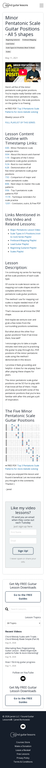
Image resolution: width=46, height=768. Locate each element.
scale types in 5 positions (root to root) (20, 48)
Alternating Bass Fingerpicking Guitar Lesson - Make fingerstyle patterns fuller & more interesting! (21, 650)
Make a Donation (23, 746)
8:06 (7, 183)
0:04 (7, 154)
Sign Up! (23, 551)
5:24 (7, 164)
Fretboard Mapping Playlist (23, 240)
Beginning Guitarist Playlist (23, 247)
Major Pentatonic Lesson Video (25, 229)
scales (8, 52)
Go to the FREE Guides (23, 596)
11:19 (7, 197)
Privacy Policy (23, 758)
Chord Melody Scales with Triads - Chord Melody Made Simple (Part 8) (22, 638)
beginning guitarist (13, 40)
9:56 (7, 190)
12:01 (7, 203)
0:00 (7, 148)
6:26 (7, 167)
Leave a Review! (23, 750)
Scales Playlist (17, 251)
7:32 (7, 177)
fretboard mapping (29, 40)
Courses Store (23, 742)
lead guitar (10, 44)
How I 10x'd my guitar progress (20, 662)
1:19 (7, 157)
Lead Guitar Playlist (19, 244)
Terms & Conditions (23, 761)
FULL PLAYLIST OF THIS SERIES (20, 122)
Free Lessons (23, 754)
